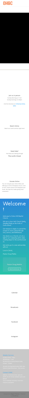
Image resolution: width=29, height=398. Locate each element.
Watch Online (14, 126)
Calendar (15, 293)
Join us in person (14, 95)
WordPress (15, 396)
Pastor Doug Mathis (14, 264)
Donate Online (14, 181)
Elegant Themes (15, 394)
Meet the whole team (14, 269)
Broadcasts (14, 307)
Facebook (14, 322)
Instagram (14, 336)
